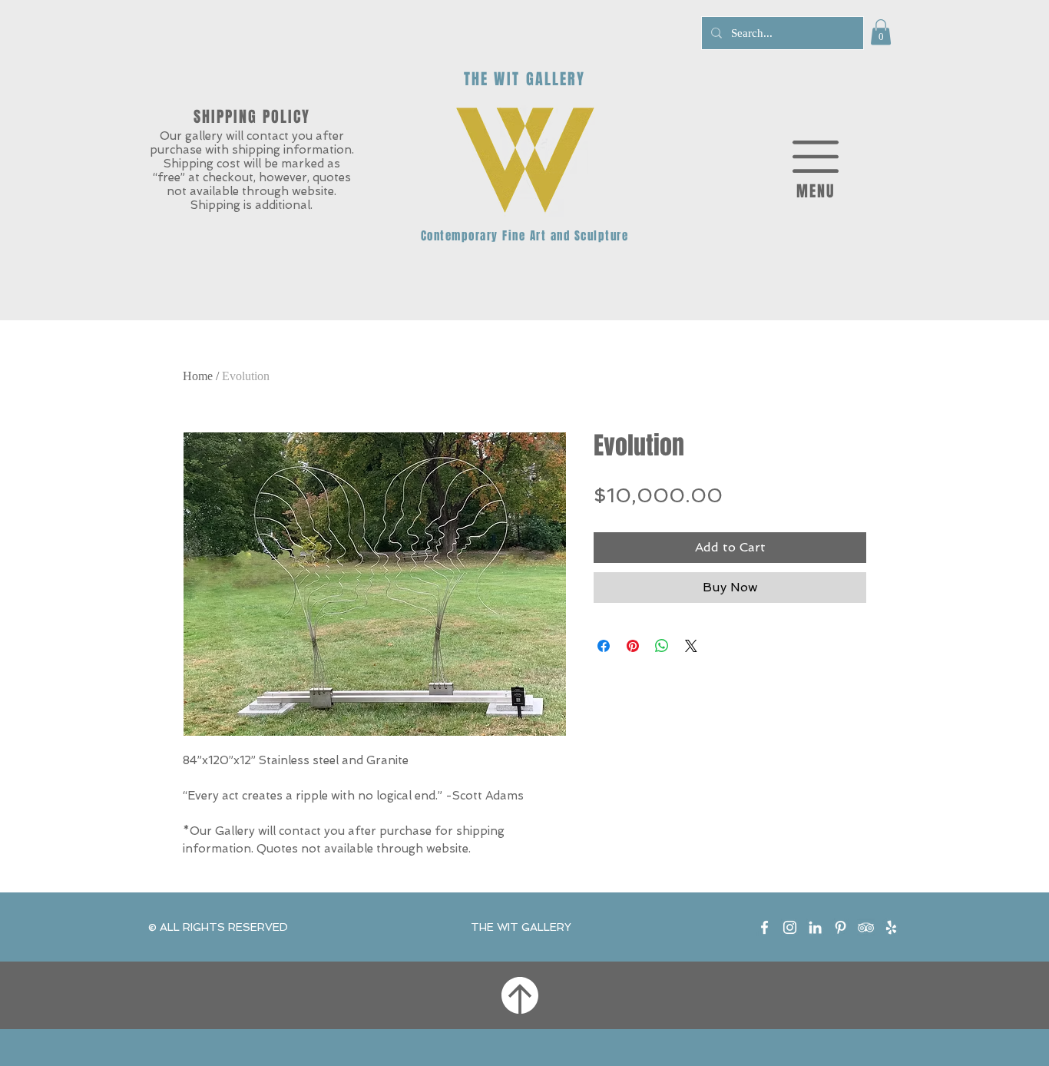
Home (198, 375)
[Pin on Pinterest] (633, 646)
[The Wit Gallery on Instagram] (790, 927)
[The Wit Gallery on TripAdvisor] (866, 927)
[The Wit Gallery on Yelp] (891, 927)
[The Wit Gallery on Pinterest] (840, 927)
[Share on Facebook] (603, 646)
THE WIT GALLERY (521, 927)
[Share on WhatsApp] (662, 646)
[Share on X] (691, 646)
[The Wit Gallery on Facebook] (764, 927)
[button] (881, 32)
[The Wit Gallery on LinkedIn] (815, 927)
